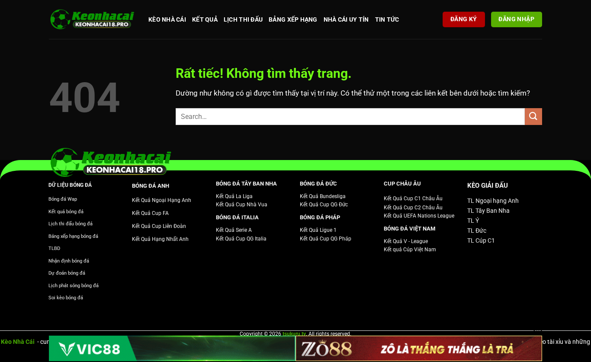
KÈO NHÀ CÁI (167, 19)
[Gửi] (533, 116)
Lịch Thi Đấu (243, 19)
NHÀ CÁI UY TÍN (346, 19)
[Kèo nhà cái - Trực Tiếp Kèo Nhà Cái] (92, 19)
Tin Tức (387, 19)
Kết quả (205, 19)
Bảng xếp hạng (293, 19)
